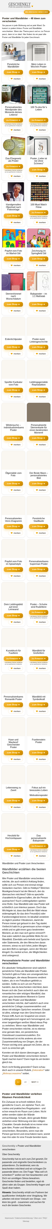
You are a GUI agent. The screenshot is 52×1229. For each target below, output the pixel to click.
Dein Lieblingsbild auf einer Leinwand (13, 607)
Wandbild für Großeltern (38, 651)
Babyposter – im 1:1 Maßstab (38, 295)
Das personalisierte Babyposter (38, 838)
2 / (25, 1082)
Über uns (37, 1218)
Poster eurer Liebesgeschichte (39, 340)
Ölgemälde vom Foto (13, 474)
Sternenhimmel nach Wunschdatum (13, 296)
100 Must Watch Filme (38, 205)
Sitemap (26, 1221)
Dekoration (38, 1070)
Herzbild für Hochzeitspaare (13, 836)
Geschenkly (8, 1146)
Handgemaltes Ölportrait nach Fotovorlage (13, 207)
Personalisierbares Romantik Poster (13, 697)
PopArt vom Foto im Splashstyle (13, 562)
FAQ (44, 1218)
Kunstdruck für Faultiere (13, 651)
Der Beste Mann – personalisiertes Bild (38, 475)
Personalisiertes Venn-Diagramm (13, 519)
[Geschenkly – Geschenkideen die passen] (19, 4)
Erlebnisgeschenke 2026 (36, 12)
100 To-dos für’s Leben (38, 108)
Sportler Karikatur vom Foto (13, 383)
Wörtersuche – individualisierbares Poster (14, 427)
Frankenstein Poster (38, 740)
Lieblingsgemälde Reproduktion (38, 383)
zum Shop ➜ (13, 72)
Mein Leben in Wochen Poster (39, 65)
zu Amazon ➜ (13, 120)
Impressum (9, 1218)
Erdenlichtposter (13, 339)
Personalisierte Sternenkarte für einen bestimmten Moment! (39, 429)
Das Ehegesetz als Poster (13, 159)
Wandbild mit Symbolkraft (38, 697)
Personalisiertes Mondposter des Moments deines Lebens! (13, 111)
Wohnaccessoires (12, 1073)
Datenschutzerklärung (23, 1218)
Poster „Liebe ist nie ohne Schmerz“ (38, 161)
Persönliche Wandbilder (13, 65)
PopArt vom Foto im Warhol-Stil (13, 252)
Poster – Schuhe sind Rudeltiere (38, 605)
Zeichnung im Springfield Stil (38, 252)
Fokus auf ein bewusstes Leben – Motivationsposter (39, 791)
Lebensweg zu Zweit (13, 788)
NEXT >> (35, 1082)
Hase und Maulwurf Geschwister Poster (13, 743)
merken (16, 78)
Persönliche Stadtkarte (38, 519)
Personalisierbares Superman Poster (38, 562)
